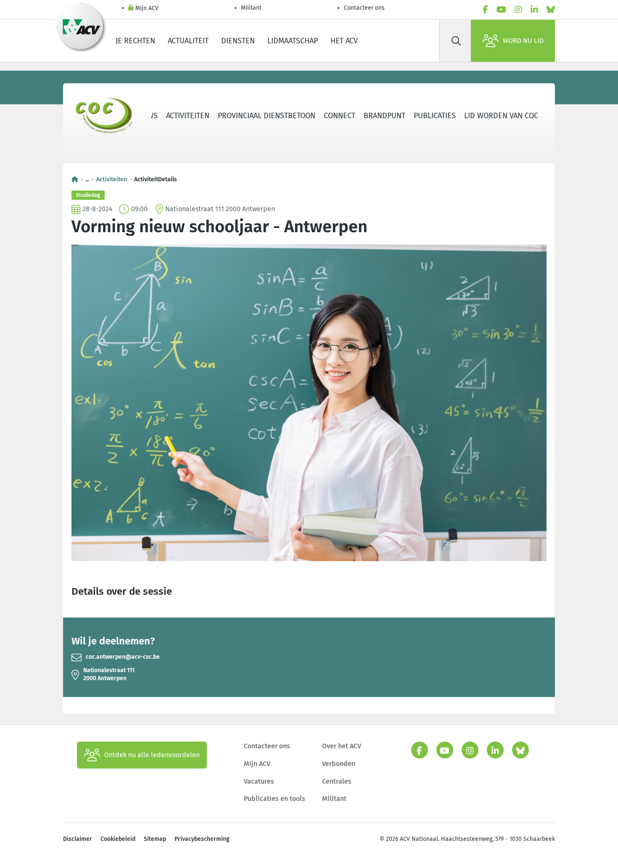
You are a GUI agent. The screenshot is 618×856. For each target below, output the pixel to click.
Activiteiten (187, 115)
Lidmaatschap (292, 40)
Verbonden (338, 764)
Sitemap (155, 839)
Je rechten (135, 40)
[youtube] (501, 9)
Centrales (336, 781)
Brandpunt (384, 115)
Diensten (238, 40)
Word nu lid (523, 41)
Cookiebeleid (117, 839)
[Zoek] (456, 41)
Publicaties (435, 115)
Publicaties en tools (274, 799)
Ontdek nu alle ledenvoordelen (152, 755)
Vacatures (259, 781)
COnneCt (339, 115)
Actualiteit (188, 40)
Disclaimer (77, 839)
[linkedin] (534, 9)
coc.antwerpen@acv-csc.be (123, 656)
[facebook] (485, 9)
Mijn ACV (146, 8)
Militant (251, 7)
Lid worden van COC (501, 115)
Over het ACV (341, 746)
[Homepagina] (74, 179)
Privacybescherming (202, 839)
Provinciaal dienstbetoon (266, 115)
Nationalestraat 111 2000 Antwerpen (109, 674)
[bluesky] (550, 9)
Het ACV (344, 40)
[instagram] (518, 9)
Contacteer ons (364, 7)
